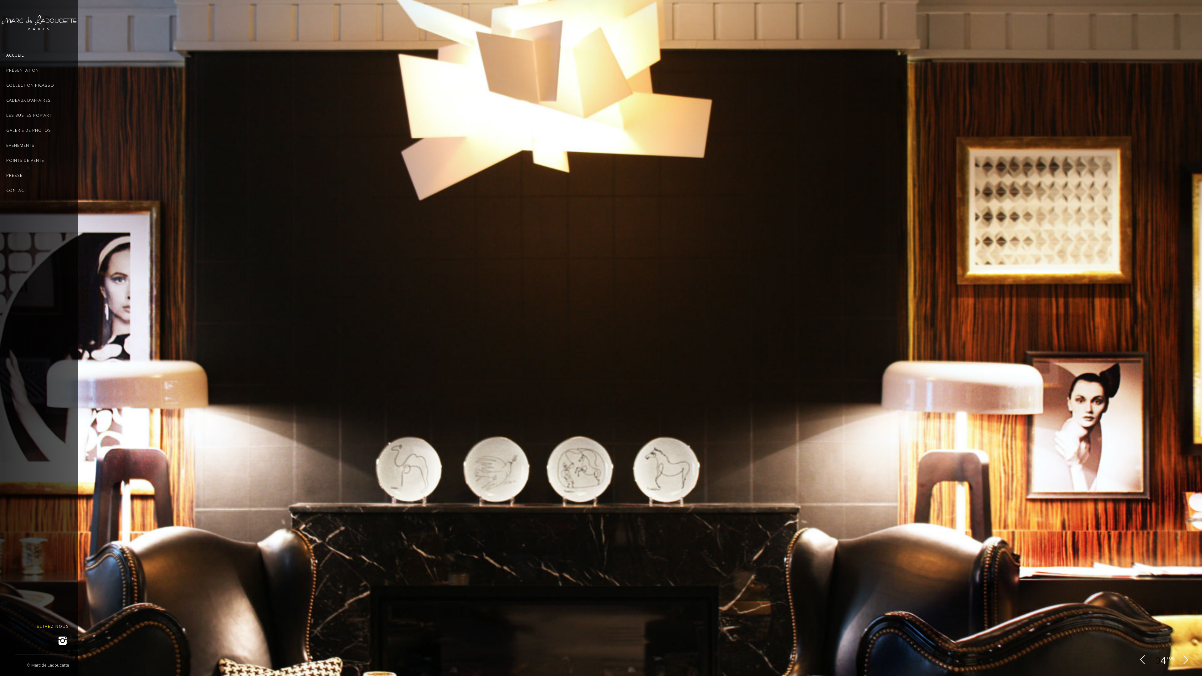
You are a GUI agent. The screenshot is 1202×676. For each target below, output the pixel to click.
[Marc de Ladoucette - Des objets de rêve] (39, 26)
